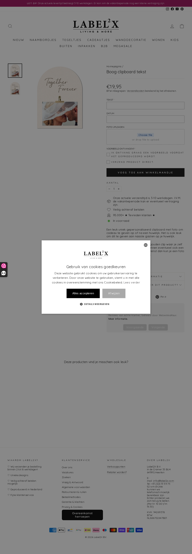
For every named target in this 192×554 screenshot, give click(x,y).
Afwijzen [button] (114, 293)
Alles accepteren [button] (83, 293)
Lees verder (132, 282)
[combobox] (146, 245)
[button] (96, 304)
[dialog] (96, 277)
